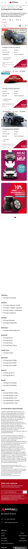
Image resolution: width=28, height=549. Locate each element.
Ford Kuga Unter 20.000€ (10, 360)
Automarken (4, 538)
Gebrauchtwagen (23, 535)
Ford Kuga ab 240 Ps (9, 373)
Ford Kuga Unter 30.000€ (10, 365)
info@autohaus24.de (13, 522)
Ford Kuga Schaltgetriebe (10, 323)
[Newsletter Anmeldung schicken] (25, 492)
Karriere (22, 533)
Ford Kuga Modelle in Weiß (10, 403)
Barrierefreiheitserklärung (7, 543)
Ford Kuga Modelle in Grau (10, 395)
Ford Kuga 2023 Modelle (10, 385)
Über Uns (3, 533)
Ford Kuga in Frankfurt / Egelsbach (12, 308)
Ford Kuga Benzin (8, 338)
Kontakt (3, 535)
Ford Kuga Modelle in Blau (10, 393)
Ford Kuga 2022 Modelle (10, 383)
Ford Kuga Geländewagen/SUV (11, 330)
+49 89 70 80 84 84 (10, 519)
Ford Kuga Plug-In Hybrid (10, 345)
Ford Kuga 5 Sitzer (8, 353)
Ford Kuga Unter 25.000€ (10, 363)
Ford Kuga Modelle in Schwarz (11, 400)
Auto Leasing (4, 540)
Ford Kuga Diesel (8, 340)
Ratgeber (22, 538)
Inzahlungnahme (23, 540)
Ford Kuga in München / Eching (11, 305)
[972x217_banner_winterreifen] (14, 198)
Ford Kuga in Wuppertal (9, 313)
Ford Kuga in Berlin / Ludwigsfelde (12, 310)
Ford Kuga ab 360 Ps (9, 375)
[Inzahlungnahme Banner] (14, 165)
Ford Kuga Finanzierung (9, 298)
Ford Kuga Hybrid (8, 343)
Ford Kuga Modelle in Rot (10, 398)
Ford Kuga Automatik (8, 320)
